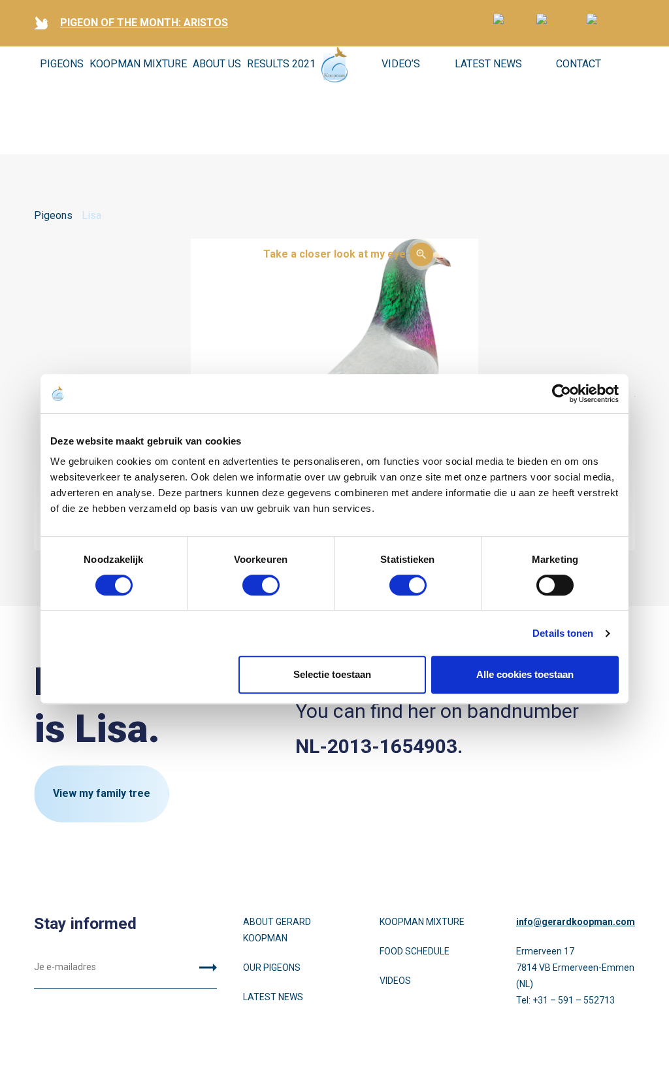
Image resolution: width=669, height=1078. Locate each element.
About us (217, 64)
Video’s (401, 64)
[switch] (261, 585)
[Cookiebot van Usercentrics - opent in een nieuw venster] (561, 393)
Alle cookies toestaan (525, 674)
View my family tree (101, 793)
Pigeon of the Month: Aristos (144, 22)
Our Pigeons (272, 967)
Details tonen (562, 633)
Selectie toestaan (332, 674)
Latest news (488, 64)
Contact (578, 64)
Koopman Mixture (138, 64)
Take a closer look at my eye (334, 254)
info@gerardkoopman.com (575, 922)
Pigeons (62, 64)
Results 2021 (281, 64)
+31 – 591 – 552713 (573, 1000)
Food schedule (414, 951)
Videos (395, 980)
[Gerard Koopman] (334, 64)
